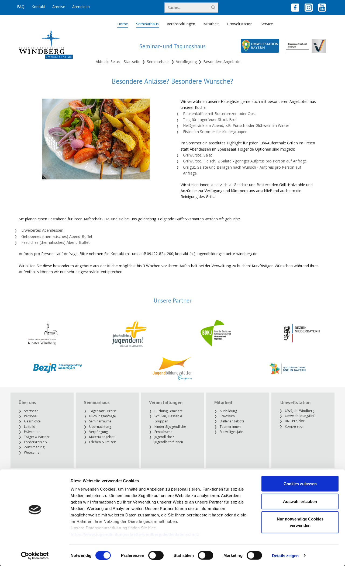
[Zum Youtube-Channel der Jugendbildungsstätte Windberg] (322, 8)
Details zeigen (285, 555)
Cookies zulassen (300, 483)
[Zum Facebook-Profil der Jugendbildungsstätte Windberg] (295, 8)
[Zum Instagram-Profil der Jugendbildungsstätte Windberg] (309, 8)
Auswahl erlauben (300, 501)
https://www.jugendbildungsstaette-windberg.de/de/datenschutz (135, 534)
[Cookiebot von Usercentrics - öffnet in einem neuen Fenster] (34, 555)
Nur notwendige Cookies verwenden (300, 522)
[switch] (156, 555)
